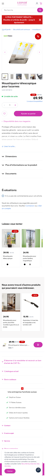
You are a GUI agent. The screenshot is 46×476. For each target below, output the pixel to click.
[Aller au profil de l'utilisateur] (37, 3)
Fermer (10, 471)
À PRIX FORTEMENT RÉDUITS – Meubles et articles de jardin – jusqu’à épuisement (19, 20)
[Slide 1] (5, 77)
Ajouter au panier (28, 113)
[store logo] (22, 4)
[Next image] (39, 52)
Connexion (29, 206)
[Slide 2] (12, 77)
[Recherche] (40, 10)
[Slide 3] (19, 77)
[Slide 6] (40, 77)
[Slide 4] (26, 77)
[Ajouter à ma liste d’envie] (4, 113)
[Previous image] (5, 52)
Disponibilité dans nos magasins (17, 121)
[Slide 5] (33, 77)
